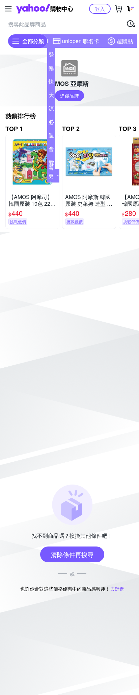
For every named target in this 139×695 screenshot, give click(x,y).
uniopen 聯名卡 (80, 41)
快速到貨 (51, 82)
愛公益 (51, 163)
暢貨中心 (51, 69)
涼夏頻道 (51, 109)
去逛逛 (117, 588)
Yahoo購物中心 (44, 8)
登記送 (51, 56)
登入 (100, 8)
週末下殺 (51, 136)
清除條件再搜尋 (72, 554)
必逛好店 (51, 123)
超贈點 (125, 41)
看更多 (51, 176)
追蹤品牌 (69, 95)
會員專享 (51, 150)
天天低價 (51, 96)
